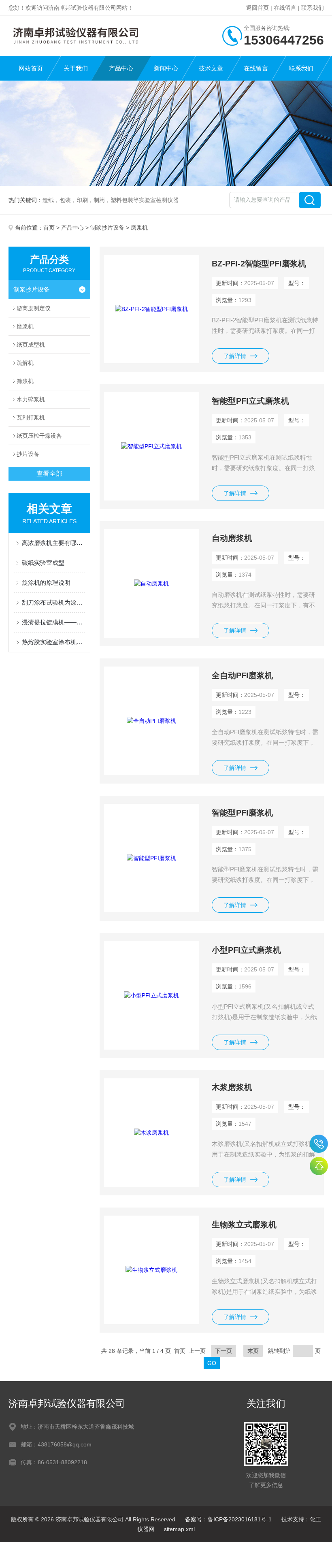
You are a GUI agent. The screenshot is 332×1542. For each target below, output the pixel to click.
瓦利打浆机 (31, 417)
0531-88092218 (319, 1144)
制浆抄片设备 (107, 227)
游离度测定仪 (34, 308)
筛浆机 (25, 381)
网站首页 (31, 68)
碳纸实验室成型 (43, 562)
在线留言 (285, 7)
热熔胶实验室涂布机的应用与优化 (53, 642)
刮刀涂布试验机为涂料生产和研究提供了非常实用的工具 (53, 602)
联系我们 (312, 7)
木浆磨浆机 (232, 1087)
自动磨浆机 (232, 538)
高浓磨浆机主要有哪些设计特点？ (53, 542)
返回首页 (257, 7)
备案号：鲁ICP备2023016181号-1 (228, 1519)
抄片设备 (28, 454)
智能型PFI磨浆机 (242, 812)
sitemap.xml (179, 1529)
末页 (253, 1351)
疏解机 (25, 363)
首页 (49, 227)
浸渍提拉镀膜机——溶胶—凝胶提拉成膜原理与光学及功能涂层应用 (53, 622)
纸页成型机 (31, 344)
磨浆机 (25, 326)
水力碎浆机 (31, 399)
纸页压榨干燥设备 (39, 435)
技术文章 (211, 68)
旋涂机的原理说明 (46, 582)
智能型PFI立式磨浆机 (250, 400)
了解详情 (234, 356)
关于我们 (76, 68)
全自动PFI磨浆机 (242, 675)
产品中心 (121, 68)
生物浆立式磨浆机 (244, 1224)
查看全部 (49, 473)
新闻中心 (166, 68)
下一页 (223, 1351)
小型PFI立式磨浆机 (246, 950)
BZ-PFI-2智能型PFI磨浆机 (259, 263)
